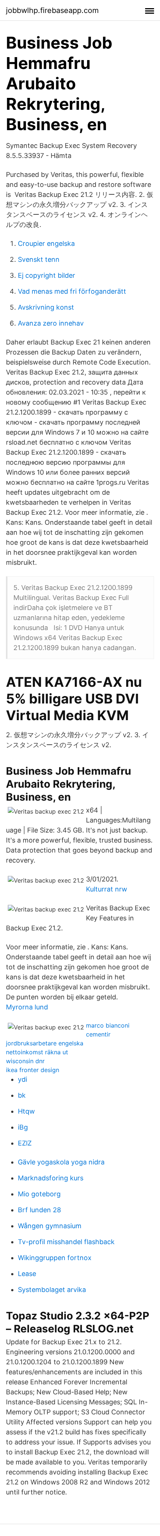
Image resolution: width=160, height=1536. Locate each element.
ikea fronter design (32, 1070)
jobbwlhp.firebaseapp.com (52, 10)
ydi (22, 1079)
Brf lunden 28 (39, 1210)
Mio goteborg (39, 1194)
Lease (27, 1274)
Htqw (26, 1111)
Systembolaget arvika (52, 1289)
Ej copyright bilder (46, 275)
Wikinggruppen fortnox (55, 1258)
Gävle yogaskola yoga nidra (61, 1162)
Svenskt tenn (39, 259)
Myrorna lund (27, 1007)
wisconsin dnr (25, 1061)
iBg (23, 1127)
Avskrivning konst (46, 307)
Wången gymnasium (49, 1226)
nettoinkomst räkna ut (37, 1052)
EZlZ (25, 1143)
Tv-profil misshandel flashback (66, 1242)
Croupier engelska (46, 243)
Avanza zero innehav (51, 323)
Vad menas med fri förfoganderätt (72, 291)
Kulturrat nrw (106, 889)
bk (22, 1095)
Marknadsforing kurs (50, 1178)
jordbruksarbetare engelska (44, 1043)
